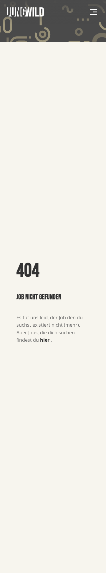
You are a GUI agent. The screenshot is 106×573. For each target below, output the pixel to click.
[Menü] (93, 12)
